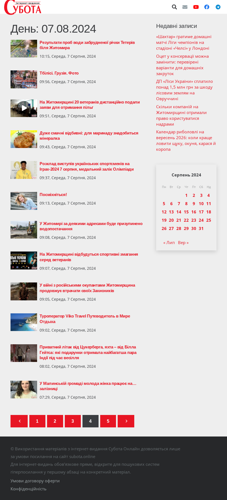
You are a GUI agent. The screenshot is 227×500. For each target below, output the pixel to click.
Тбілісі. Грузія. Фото (59, 73)
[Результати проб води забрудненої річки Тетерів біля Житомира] (24, 48)
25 (208, 220)
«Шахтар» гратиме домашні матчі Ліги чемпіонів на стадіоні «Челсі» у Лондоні (183, 42)
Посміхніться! (53, 194)
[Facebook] (207, 7)
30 (193, 228)
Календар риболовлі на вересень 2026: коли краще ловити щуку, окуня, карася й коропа (186, 140)
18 (208, 212)
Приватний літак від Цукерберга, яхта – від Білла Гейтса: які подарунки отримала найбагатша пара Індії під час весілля (88, 352)
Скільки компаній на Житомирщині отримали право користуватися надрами (181, 115)
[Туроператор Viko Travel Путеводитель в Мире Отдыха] (24, 322)
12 (164, 212)
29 (186, 228)
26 (164, 228)
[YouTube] (196, 7)
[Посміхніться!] (24, 201)
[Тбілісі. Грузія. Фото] (24, 79)
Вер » (183, 242)
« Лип (169, 242)
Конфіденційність (29, 488)
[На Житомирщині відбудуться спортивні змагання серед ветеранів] (24, 260)
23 (193, 220)
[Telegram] (218, 7)
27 (171, 228)
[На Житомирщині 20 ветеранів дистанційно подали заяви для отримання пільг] (24, 108)
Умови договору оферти (35, 480)
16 (193, 212)
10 (201, 203)
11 (208, 203)
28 (178, 228)
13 (171, 212)
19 (164, 220)
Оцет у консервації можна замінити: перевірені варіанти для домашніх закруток (182, 64)
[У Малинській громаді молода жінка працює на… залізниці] (24, 389)
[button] (174, 7)
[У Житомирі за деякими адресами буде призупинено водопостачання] (24, 230)
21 (178, 220)
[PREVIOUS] (19, 421)
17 (201, 212)
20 (171, 220)
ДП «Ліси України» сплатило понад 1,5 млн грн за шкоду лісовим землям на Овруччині (184, 89)
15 (186, 212)
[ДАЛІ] (126, 421)
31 (201, 228)
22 (186, 220)
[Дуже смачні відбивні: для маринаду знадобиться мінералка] (24, 139)
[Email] (185, 7)
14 (178, 212)
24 (201, 220)
